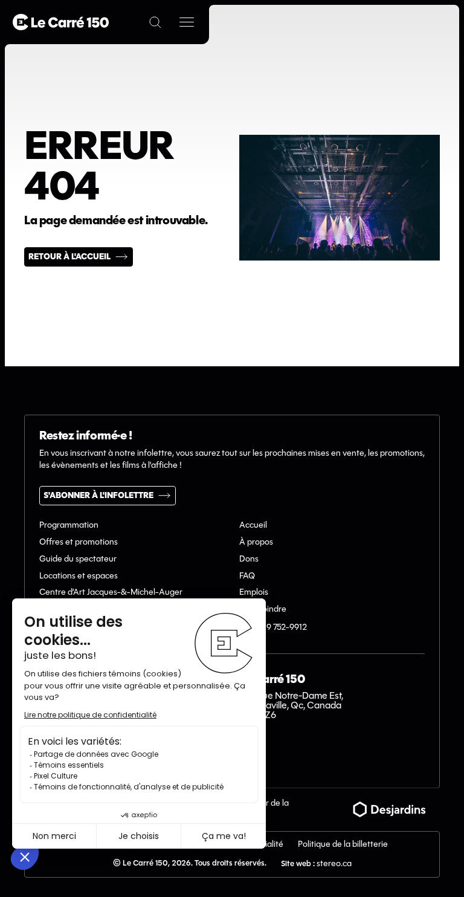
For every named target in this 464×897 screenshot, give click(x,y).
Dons (249, 559)
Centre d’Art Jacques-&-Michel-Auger (110, 592)
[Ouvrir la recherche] (155, 22)
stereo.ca (334, 864)
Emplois (253, 592)
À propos (256, 542)
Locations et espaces (78, 576)
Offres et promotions (78, 542)
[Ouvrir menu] (186, 22)
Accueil (253, 525)
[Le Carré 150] (61, 22)
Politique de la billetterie (343, 844)
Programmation (68, 525)
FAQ (247, 576)
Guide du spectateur (78, 559)
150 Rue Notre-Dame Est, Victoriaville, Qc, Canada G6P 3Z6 (291, 706)
